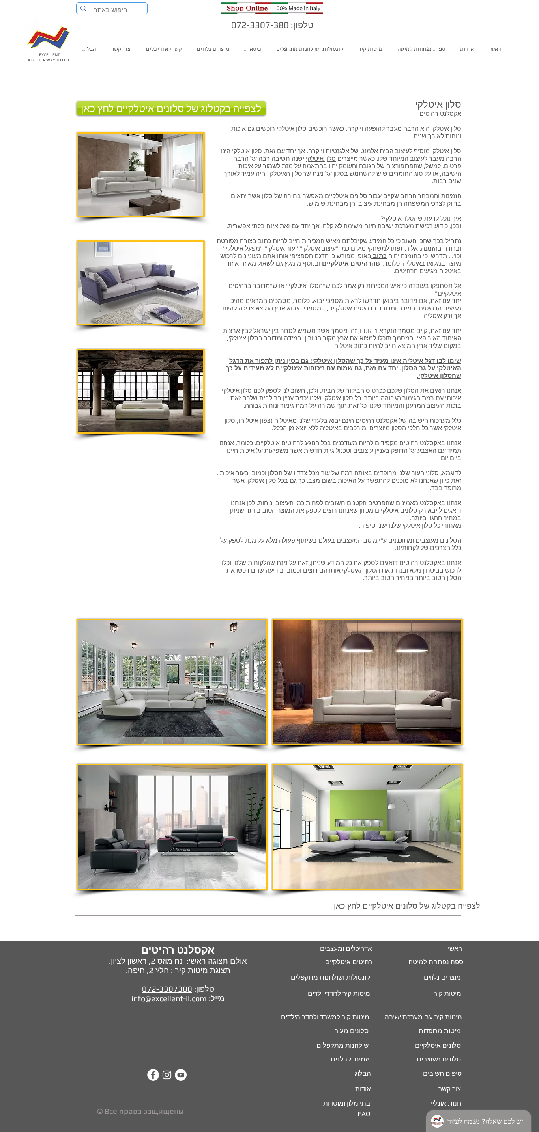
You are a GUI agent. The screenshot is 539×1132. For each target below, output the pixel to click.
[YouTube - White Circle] (181, 1075)
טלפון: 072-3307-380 (272, 25)
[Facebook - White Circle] (153, 1075)
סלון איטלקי (321, 158)
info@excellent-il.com (169, 998)
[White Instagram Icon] (167, 1075)
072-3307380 (167, 988)
